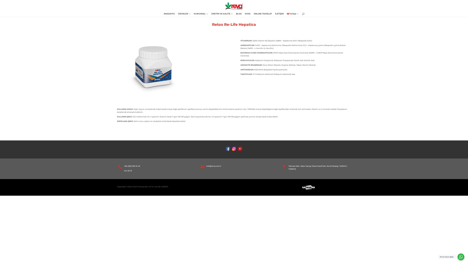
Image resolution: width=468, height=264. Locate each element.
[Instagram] (235, 150)
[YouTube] (240, 150)
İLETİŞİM (279, 14)
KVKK (248, 14)
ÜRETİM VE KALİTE (220, 14)
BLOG (239, 14)
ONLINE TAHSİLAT (263, 14)
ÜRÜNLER (183, 14)
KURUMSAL (200, 14)
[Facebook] (229, 150)
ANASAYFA (169, 14)
